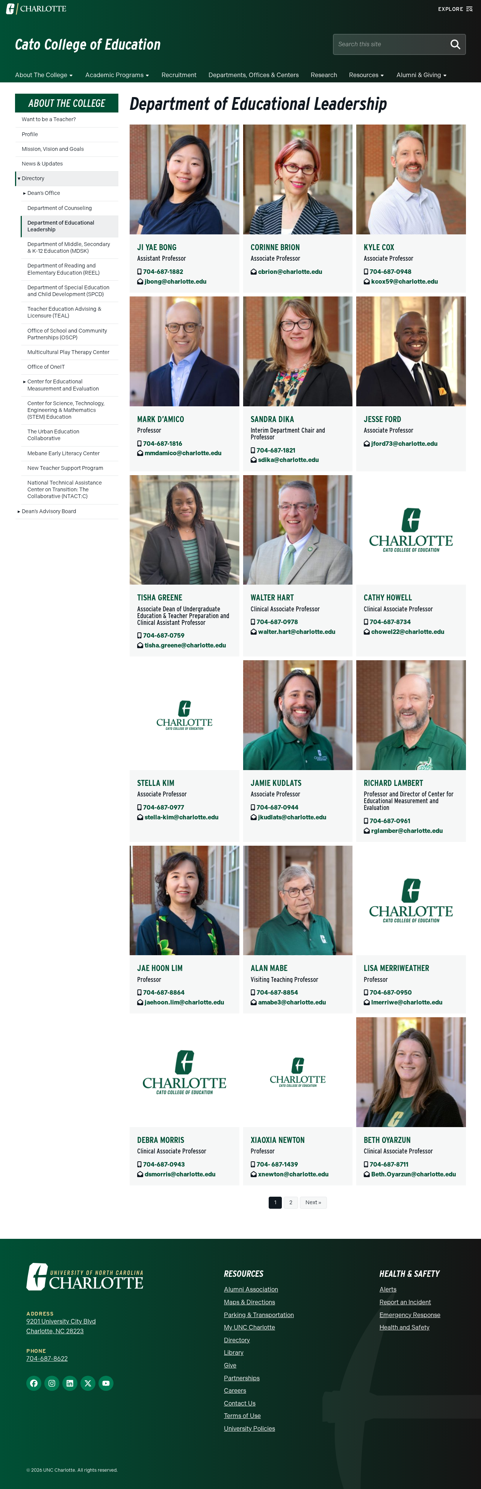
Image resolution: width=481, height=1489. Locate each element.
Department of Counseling (59, 208)
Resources (363, 75)
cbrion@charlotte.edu (290, 271)
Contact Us (240, 1403)
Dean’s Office (43, 193)
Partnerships (242, 1378)
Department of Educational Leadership (60, 226)
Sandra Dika (272, 419)
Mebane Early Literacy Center (63, 453)
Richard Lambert (393, 783)
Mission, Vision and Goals (53, 149)
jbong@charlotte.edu (175, 281)
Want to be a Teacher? (49, 119)
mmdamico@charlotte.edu (183, 453)
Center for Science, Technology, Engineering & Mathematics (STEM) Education (65, 410)
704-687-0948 (390, 271)
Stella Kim (155, 783)
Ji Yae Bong (157, 247)
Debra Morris (160, 1140)
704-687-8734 (390, 622)
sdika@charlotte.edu (288, 459)
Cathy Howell (388, 597)
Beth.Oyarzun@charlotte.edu (413, 1174)
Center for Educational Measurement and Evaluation (63, 385)
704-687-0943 (164, 1164)
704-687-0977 (163, 807)
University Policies (249, 1428)
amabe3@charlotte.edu (292, 1002)
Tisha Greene (159, 597)
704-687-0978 (277, 622)
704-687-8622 (47, 1358)
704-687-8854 (277, 992)
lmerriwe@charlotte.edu (406, 1002)
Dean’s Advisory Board (49, 511)
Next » (313, 1202)
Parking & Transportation (259, 1315)
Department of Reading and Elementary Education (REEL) (63, 269)
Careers (235, 1390)
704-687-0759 (164, 635)
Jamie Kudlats (276, 783)
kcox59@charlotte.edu (404, 281)
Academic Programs (114, 75)
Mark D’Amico (160, 419)
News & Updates (42, 164)
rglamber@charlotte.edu (407, 830)
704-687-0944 (277, 807)
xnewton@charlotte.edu (293, 1174)
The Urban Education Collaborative (53, 435)
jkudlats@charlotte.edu (292, 817)
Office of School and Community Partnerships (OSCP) (67, 334)
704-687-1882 (163, 271)
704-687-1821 (276, 450)
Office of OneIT (46, 367)
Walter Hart (272, 597)
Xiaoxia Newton (278, 1140)
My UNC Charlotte (249, 1327)
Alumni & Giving (418, 75)
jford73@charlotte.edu (404, 443)
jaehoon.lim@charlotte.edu (184, 1002)
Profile (30, 134)
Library (234, 1352)
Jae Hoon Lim (160, 968)
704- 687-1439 (277, 1164)
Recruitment (179, 75)
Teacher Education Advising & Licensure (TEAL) (64, 312)
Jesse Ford (382, 419)
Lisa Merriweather (396, 968)
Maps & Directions (249, 1302)
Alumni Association (251, 1289)
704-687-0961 (390, 821)
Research (324, 75)
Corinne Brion (275, 247)
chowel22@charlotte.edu (407, 631)
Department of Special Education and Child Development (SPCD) (68, 291)
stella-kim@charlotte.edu (181, 817)
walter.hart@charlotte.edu (296, 631)
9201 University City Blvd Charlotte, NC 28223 (61, 1326)
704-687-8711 (389, 1164)
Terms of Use (242, 1415)
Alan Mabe (269, 968)
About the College (41, 75)
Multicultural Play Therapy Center (68, 352)
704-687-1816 (162, 443)
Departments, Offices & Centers (254, 75)
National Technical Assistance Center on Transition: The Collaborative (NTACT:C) (64, 490)
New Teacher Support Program (65, 468)
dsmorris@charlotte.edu (180, 1174)
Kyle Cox (379, 247)
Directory (33, 178)
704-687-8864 (164, 992)
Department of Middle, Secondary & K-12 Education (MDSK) (68, 247)
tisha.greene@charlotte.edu (185, 645)
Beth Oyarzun (387, 1140)
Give (230, 1365)
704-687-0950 (391, 992)
